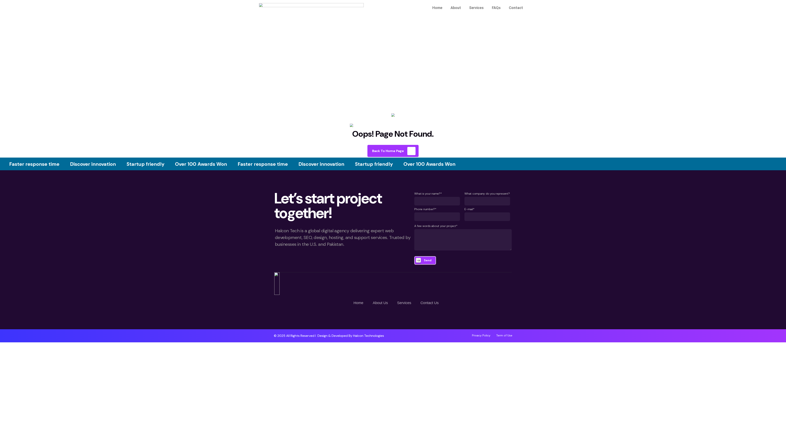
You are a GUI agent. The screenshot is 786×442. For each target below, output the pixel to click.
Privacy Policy (481, 335)
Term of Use (504, 335)
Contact (516, 8)
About (456, 8)
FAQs (496, 8)
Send (427, 260)
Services (476, 8)
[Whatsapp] (381, 317)
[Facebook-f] (393, 317)
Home (437, 8)
